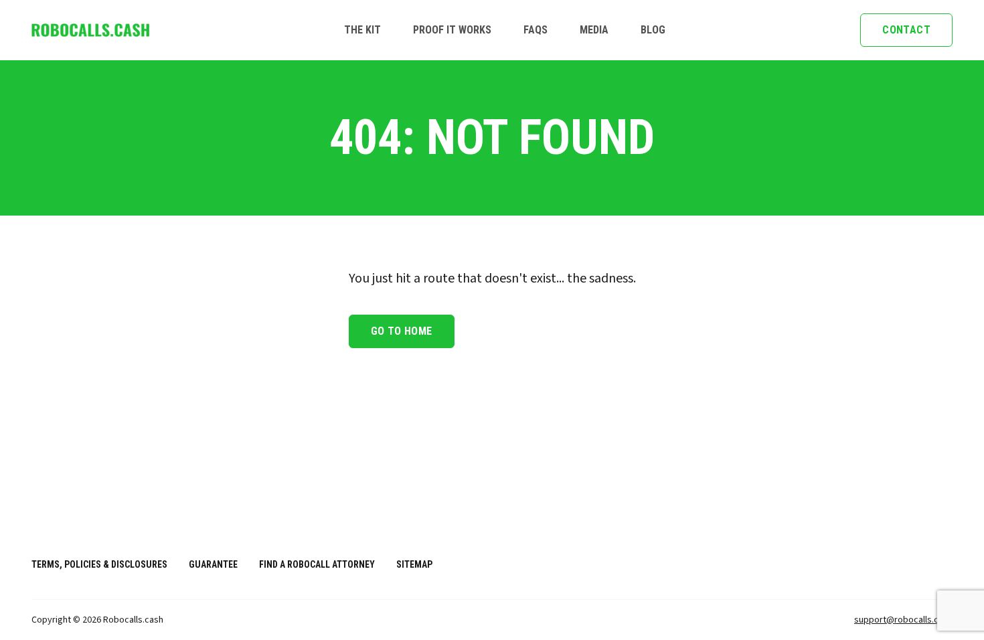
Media (594, 29)
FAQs (535, 29)
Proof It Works (452, 29)
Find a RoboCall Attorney (317, 564)
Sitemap (414, 564)
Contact (906, 29)
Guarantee (213, 564)
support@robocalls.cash (903, 620)
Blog (653, 29)
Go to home (401, 331)
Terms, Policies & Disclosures (99, 564)
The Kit (362, 29)
